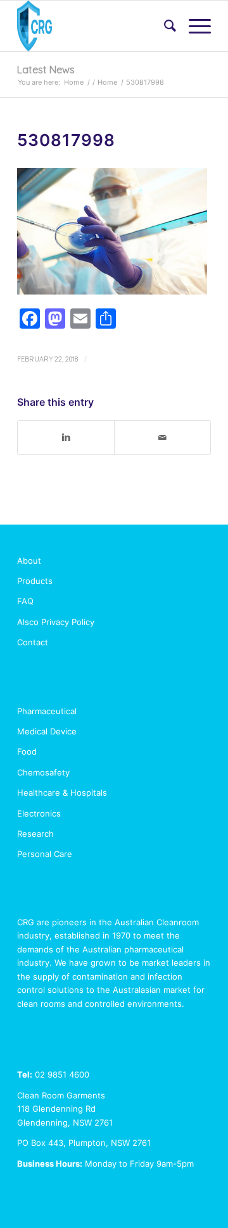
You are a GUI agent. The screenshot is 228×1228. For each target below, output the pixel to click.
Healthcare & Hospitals (62, 792)
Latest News (46, 69)
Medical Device (47, 731)
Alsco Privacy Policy (55, 622)
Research (35, 834)
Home (74, 82)
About (29, 561)
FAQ (25, 601)
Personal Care (44, 854)
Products (35, 581)
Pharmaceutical (47, 711)
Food (27, 751)
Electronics (39, 813)
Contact (32, 642)
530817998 (66, 140)
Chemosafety (43, 772)
